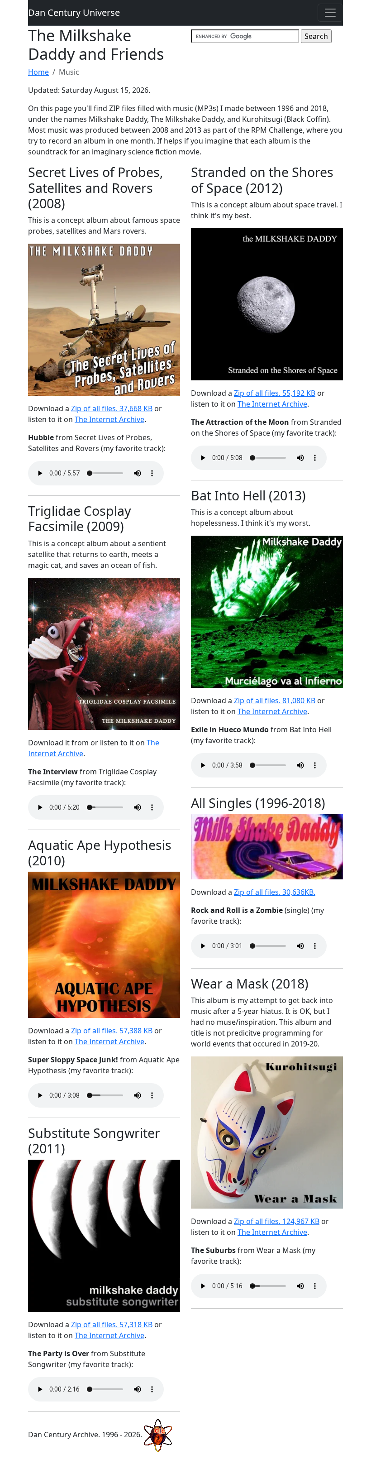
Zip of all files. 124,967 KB (276, 1221)
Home (38, 72)
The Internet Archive (109, 419)
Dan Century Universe (74, 12)
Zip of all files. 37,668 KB (111, 408)
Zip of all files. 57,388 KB (112, 1031)
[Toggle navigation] (330, 13)
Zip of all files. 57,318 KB (111, 1324)
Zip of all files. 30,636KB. (274, 892)
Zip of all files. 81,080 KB (274, 701)
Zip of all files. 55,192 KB (274, 393)
